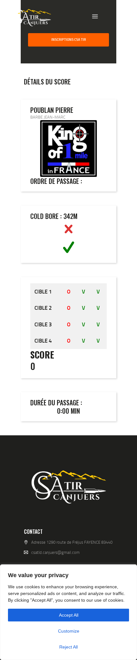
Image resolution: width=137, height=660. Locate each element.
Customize (68, 631)
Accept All (68, 615)
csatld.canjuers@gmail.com (55, 552)
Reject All (68, 646)
